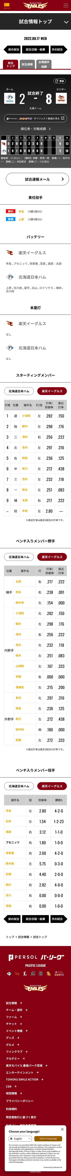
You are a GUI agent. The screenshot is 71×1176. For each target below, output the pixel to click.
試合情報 (23, 937)
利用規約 (11, 1109)
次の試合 (57, 49)
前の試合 (13, 49)
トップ (10, 937)
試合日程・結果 (35, 49)
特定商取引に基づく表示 (21, 1117)
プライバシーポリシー (20, 1101)
